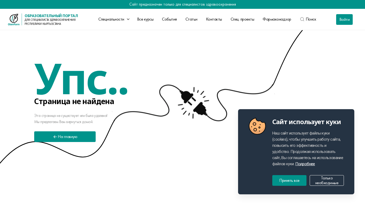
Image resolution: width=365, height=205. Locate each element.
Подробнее (305, 163)
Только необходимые (327, 180)
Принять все (289, 180)
